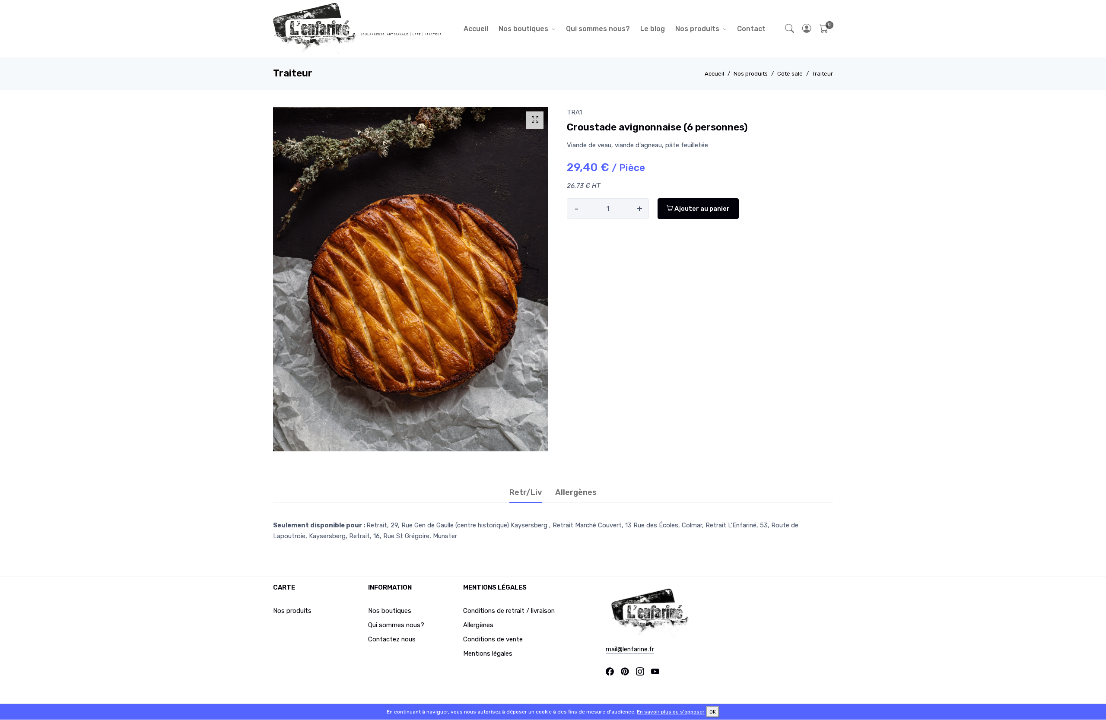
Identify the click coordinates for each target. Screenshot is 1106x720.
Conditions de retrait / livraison (509, 611)
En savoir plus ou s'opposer (671, 712)
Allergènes (478, 625)
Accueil (476, 29)
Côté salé (790, 73)
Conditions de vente (493, 639)
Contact (751, 29)
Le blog (652, 29)
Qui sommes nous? (598, 29)
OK (712, 712)
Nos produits (697, 29)
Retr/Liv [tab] (525, 492)
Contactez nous (392, 639)
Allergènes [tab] (576, 492)
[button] (807, 28)
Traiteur (822, 73)
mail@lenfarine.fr (630, 649)
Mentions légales (487, 653)
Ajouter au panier (701, 209)
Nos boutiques (523, 29)
